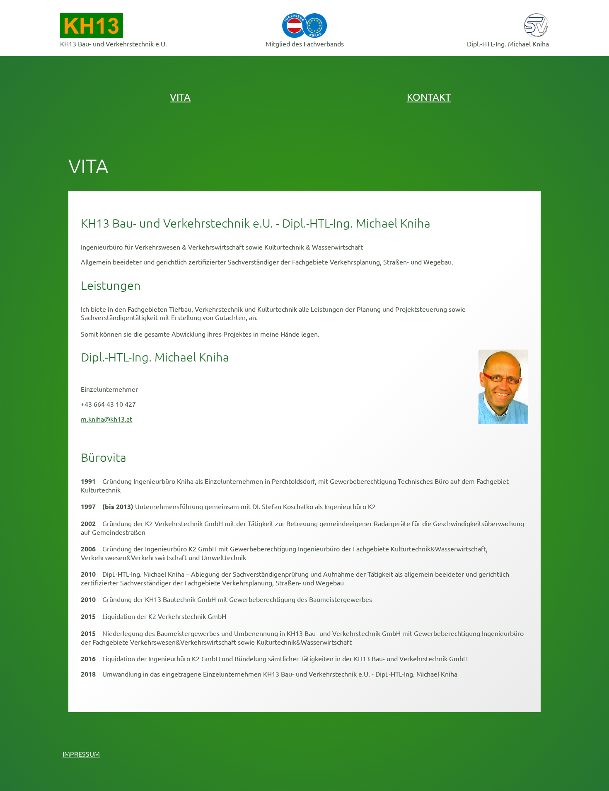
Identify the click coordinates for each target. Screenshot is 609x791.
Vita (180, 97)
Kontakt (429, 97)
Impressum (81, 754)
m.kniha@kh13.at (106, 419)
